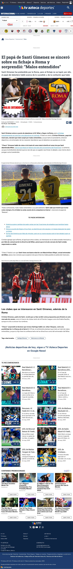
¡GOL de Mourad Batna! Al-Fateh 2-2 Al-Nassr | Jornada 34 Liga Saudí (28, 430)
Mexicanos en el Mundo (37, 338)
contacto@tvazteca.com (42, 545)
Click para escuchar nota (11, 126)
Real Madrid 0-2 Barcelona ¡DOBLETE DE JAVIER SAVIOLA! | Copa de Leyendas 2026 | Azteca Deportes (28, 389)
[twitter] (30, 528)
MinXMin (45, 25)
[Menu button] (5, 8)
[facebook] (40, 528)
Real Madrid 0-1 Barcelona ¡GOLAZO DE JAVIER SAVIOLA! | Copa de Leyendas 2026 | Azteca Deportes (64, 389)
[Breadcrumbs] (3, 39)
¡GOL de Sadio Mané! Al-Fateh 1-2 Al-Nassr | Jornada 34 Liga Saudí (64, 430)
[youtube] (37, 528)
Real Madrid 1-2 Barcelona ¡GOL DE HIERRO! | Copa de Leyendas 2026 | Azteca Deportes (64, 368)
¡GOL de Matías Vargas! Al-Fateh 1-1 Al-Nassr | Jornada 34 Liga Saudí (29, 450)
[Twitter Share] (70, 122)
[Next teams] (70, 31)
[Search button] (68, 8)
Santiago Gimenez (22, 338)
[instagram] (33, 528)
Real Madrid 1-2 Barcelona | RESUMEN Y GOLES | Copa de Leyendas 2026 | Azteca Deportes (28, 368)
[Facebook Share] (67, 122)
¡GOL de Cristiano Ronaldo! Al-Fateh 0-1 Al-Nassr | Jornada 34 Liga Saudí (64, 450)
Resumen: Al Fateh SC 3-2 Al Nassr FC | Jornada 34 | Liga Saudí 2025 (29, 409)
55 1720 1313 (39, 547)
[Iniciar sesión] (70, 2)
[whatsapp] (43, 528)
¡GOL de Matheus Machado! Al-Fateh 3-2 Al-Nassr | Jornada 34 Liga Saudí (64, 409)
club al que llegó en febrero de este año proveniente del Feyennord (38, 148)
